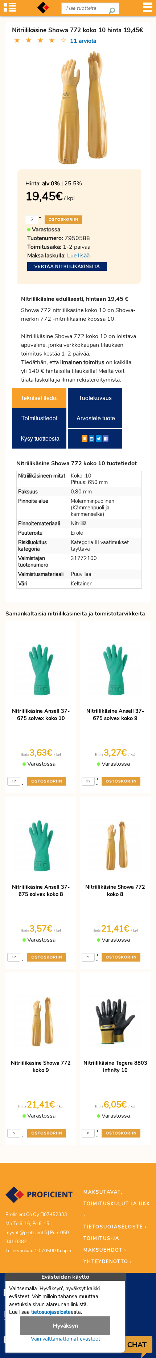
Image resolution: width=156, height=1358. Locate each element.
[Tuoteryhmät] (10, 9)
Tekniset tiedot (39, 398)
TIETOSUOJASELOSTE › (115, 1227)
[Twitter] (99, 438)
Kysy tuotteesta (40, 438)
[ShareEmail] (84, 438)
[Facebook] (105, 438)
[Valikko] (147, 9)
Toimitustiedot (39, 418)
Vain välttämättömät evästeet (65, 1338)
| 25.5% (62, 184)
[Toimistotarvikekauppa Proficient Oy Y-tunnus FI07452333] (39, 1198)
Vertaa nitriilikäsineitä (67, 266)
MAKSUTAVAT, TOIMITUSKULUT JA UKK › (116, 1204)
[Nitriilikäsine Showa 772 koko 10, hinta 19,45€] (79, 108)
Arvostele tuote (96, 418)
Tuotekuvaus (95, 398)
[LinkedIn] (91, 438)
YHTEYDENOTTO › (107, 1261)
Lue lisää (78, 256)
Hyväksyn (65, 1326)
